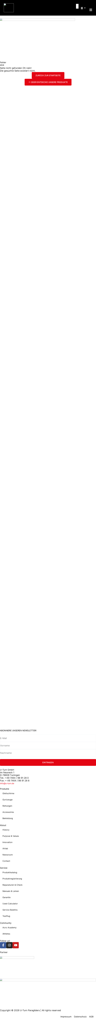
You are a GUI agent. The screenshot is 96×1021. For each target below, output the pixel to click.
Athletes (6, 933)
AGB (91, 1016)
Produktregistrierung (12, 878)
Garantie (6, 897)
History (5, 830)
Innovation (7, 842)
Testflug (6, 916)
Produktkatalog (9, 872)
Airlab (5, 848)
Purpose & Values (10, 836)
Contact (6, 861)
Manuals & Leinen (10, 891)
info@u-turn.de (7, 783)
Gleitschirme (8, 793)
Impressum (66, 1016)
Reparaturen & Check (12, 885)
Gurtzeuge (7, 799)
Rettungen (7, 806)
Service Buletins (10, 910)
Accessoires (8, 812)
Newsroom (7, 854)
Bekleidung (7, 818)
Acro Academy (9, 927)
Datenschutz (80, 1016)
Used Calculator (10, 903)
